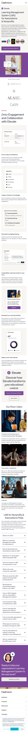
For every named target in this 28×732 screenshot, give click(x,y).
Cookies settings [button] (6, 729)
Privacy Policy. (11, 721)
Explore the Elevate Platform (11, 48)
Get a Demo (14, 398)
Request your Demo (14, 679)
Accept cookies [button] (14, 729)
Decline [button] (22, 729)
